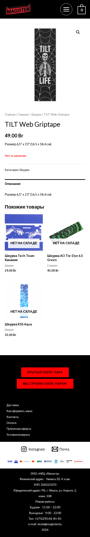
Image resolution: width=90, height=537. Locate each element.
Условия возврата (18, 434)
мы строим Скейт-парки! (45, 383)
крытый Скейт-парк (45, 372)
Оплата (11, 423)
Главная (10, 114)
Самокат (23, 114)
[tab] (45, 183)
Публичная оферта (19, 428)
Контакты (13, 417)
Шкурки (36, 114)
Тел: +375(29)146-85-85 (45, 518)
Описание (13, 184)
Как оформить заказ (19, 411)
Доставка (13, 405)
